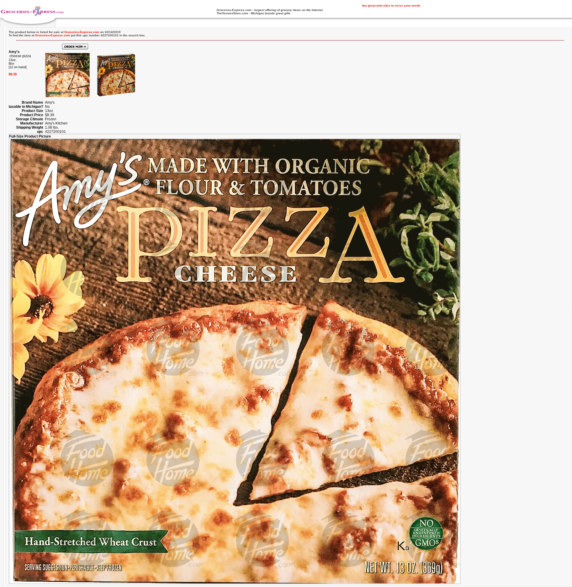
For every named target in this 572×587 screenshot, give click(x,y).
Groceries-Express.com (234, 10)
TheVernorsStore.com (232, 13)
